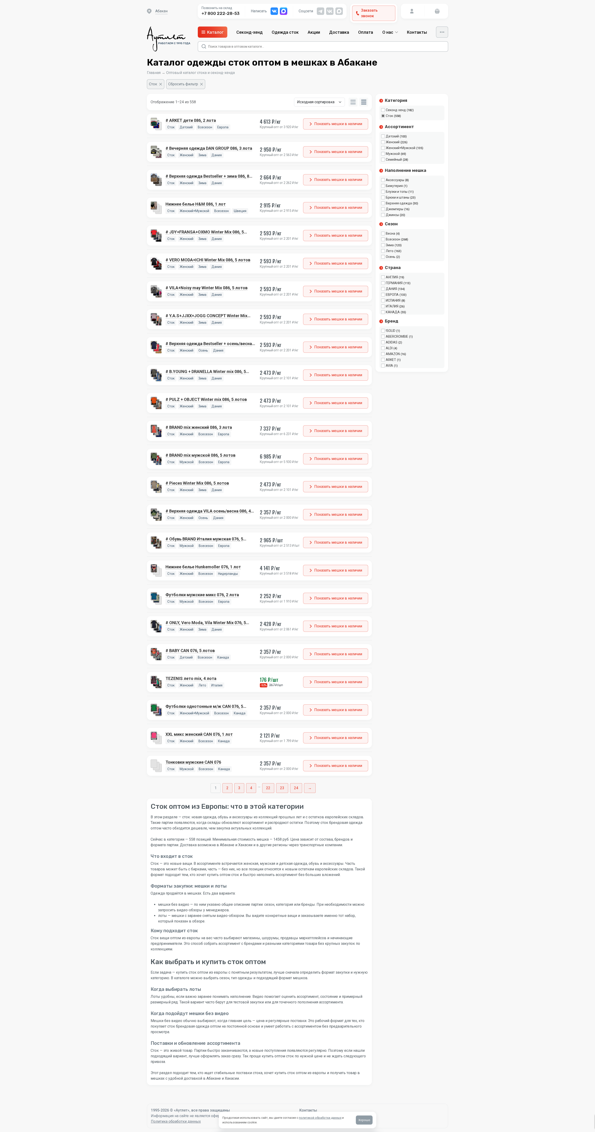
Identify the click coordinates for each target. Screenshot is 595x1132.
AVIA (389, 365)
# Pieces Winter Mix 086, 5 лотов (197, 483)
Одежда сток (285, 32)
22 (268, 788)
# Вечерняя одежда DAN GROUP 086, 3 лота (208, 148)
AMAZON (393, 354)
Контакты (417, 32)
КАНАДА (393, 312)
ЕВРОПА (392, 294)
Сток (389, 116)
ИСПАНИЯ (393, 300)
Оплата (365, 32)
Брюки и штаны (397, 197)
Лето (389, 251)
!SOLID (390, 331)
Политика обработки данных (176, 1121)
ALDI (389, 348)
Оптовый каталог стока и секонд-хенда (200, 72)
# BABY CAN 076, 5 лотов (190, 650)
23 (282, 788)
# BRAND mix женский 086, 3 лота (198, 427)
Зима (390, 245)
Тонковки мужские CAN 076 (193, 762)
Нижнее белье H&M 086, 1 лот (195, 204)
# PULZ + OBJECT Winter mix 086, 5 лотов (206, 399)
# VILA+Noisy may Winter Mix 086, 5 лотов (206, 287)
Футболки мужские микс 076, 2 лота (202, 594)
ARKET (391, 360)
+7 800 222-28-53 (221, 13)
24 (296, 788)
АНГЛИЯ (392, 277)
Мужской (393, 154)
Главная (154, 72)
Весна (390, 233)
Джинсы (392, 215)
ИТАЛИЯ (392, 306)
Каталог (215, 32)
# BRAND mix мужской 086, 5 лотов (200, 455)
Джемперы (394, 209)
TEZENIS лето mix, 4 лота (190, 678)
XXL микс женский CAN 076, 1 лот (199, 734)
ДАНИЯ (391, 289)
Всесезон (393, 239)
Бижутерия (394, 186)
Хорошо (364, 1120)
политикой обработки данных (320, 1117)
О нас (387, 32)
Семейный (394, 159)
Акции (314, 32)
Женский (393, 142)
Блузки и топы (396, 191)
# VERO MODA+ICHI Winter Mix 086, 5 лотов (207, 259)
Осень (390, 257)
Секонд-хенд (249, 32)
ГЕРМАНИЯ (394, 283)
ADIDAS (391, 342)
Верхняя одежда (399, 203)
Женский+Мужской (400, 148)
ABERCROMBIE (397, 336)
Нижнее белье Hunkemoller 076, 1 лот (203, 566)
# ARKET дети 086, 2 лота (190, 120)
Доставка (339, 32)
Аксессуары (395, 180)
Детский (392, 136)
